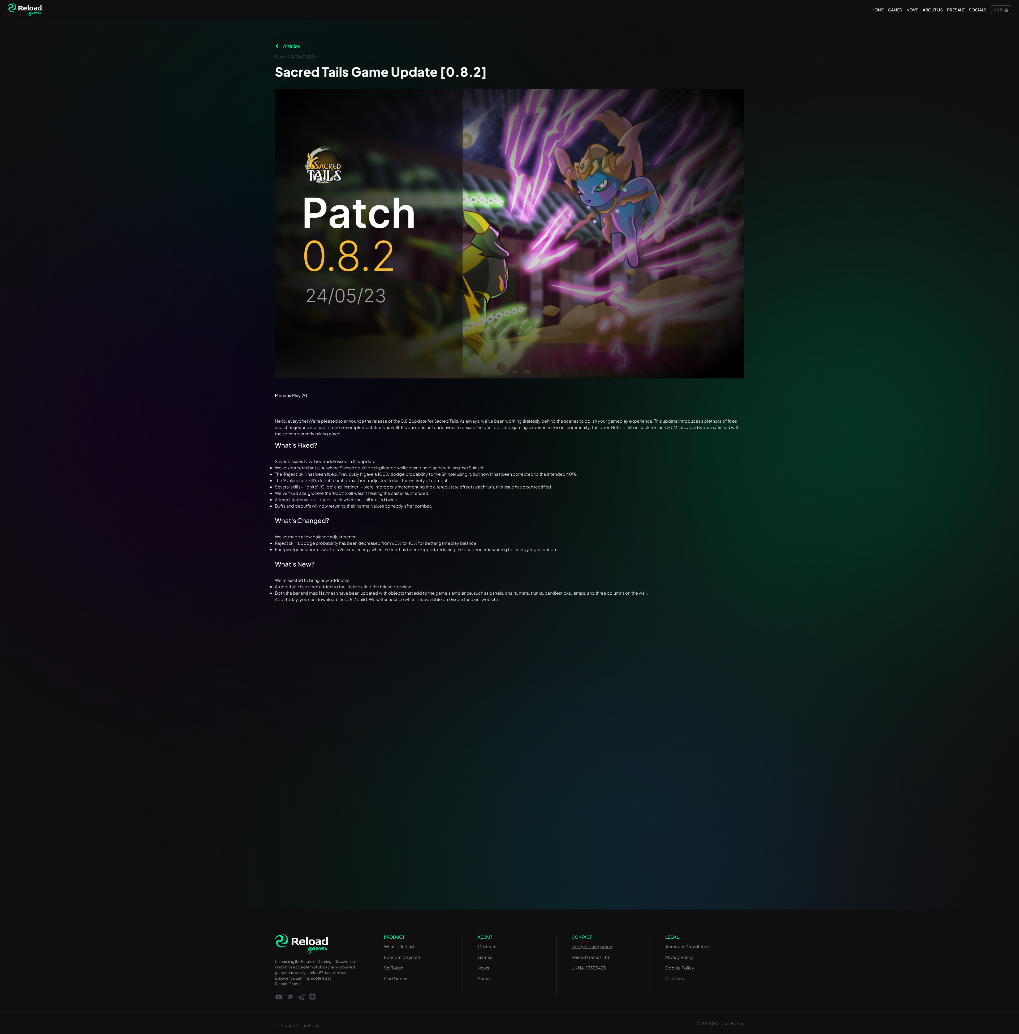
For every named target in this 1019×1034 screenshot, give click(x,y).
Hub (998, 9)
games (895, 9)
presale (956, 9)
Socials (978, 9)
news (912, 9)
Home (877, 9)
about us (933, 9)
